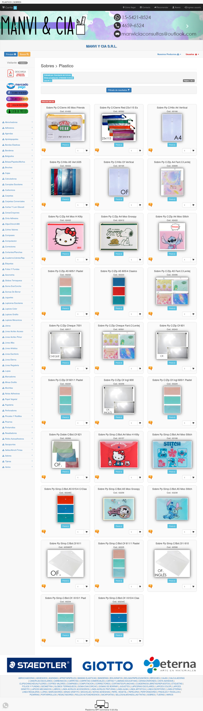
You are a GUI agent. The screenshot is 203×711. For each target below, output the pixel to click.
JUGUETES (124, 686)
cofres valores (11, 229)
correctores (10, 246)
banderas (9, 150)
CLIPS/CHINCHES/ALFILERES (32, 683)
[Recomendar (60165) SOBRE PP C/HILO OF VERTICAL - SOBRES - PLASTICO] (97, 204)
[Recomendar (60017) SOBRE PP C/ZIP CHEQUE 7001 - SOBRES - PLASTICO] (44, 368)
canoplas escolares (14, 184)
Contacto (146, 7)
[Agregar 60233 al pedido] (140, 314)
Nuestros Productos (167, 54)
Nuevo (177, 7)
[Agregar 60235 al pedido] (140, 586)
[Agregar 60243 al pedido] (193, 368)
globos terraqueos (13, 280)
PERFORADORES (149, 691)
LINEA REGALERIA (30, 691)
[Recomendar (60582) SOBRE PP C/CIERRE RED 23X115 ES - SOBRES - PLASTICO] (97, 150)
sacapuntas (10, 444)
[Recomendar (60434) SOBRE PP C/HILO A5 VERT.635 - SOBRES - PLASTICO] (44, 204)
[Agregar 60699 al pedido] (193, 205)
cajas (7, 173)
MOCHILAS (86, 691)
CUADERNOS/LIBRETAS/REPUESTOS (153, 683)
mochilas (9, 387)
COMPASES (72, 683)
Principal (10, 54)
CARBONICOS (60, 680)
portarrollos (10, 427)
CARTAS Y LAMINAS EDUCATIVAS (121, 680)
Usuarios (190, 54)
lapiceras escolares (14, 303)
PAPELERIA (134, 691)
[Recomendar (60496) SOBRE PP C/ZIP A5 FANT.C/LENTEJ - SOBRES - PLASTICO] (150, 313)
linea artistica (11, 348)
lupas (7, 370)
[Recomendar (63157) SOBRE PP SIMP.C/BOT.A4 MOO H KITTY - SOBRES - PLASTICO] (97, 477)
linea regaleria (12, 365)
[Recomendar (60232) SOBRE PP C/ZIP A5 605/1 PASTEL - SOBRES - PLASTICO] (44, 313)
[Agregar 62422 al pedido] (193, 259)
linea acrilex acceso (14, 331)
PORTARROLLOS (48, 694)
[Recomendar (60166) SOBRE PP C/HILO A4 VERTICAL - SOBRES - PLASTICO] (150, 150)
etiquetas (9, 263)
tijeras (8, 461)
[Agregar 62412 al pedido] (140, 259)
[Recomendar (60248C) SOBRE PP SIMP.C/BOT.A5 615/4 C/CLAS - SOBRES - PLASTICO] (44, 531)
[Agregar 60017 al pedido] (86, 368)
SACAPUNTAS (107, 694)
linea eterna (10, 359)
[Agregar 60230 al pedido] (86, 423)
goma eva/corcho (13, 286)
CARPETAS (73, 680)
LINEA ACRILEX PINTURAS (103, 689)
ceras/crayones (12, 212)
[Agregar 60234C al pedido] (140, 641)
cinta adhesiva (11, 218)
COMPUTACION (86, 683)
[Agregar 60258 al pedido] (140, 423)
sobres (8, 455)
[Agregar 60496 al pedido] (193, 314)
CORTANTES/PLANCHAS (123, 683)
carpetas (9, 195)
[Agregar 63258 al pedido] (140, 532)
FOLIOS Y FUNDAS (30, 686)
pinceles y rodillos (13, 416)
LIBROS (56, 689)
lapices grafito (11, 314)
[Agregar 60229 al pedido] (193, 423)
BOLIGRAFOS (116, 678)
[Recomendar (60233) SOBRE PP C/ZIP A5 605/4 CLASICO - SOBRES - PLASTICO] (97, 313)
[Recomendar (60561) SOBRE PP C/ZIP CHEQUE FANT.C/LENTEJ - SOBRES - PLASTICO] (97, 368)
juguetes (9, 297)
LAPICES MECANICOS (41, 689)
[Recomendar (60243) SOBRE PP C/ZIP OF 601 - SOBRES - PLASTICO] (150, 368)
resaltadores (11, 433)
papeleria (9, 404)
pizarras (8, 421)
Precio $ (65, 145)
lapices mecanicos (13, 320)
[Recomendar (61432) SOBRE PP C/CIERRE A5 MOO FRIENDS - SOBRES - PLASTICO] (44, 150)
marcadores (10, 376)
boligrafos (9, 156)
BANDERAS (103, 678)
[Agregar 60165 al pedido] (140, 205)
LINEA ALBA (122, 689)
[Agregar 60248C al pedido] (86, 532)
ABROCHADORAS (26, 678)
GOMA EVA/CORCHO (87, 686)
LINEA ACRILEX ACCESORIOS (75, 689)
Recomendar (162, 7)
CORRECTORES (102, 683)
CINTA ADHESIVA (165, 680)
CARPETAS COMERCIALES (92, 680)
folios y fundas (12, 269)
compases (10, 235)
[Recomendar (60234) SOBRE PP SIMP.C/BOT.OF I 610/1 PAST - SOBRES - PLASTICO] (44, 640)
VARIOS (169, 694)
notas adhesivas (12, 393)
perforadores (11, 410)
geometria (9, 274)
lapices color (11, 308)
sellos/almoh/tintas (13, 450)
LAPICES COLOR (163, 686)
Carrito (10, 7)
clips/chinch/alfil (12, 224)
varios (7, 467)
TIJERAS (160, 694)
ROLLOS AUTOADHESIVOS (87, 694)
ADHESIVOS (41, 678)
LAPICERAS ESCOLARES (142, 686)
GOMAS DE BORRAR (108, 686)
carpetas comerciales (15, 201)
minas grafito (11, 382)
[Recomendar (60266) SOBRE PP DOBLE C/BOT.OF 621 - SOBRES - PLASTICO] (44, 477)
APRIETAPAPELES (68, 678)
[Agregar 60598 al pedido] (193, 586)
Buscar (23, 54)
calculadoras (11, 178)
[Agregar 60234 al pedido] (86, 641)
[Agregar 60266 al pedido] (86, 477)
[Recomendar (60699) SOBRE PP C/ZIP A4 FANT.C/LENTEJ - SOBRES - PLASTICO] (150, 204)
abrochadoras (11, 122)
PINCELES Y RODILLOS (169, 691)
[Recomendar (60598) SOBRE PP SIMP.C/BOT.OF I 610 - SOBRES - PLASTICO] (150, 585)
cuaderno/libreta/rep (15, 257)
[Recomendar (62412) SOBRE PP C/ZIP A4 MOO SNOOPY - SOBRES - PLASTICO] (97, 259)
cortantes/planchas (13, 252)
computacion (11, 240)
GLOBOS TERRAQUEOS (65, 686)
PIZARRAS (34, 694)
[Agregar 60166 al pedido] (193, 150)
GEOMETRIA (47, 686)
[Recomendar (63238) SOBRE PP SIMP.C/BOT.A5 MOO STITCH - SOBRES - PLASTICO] (150, 531)
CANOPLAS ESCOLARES (41, 680)
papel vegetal (11, 399)
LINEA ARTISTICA (138, 689)
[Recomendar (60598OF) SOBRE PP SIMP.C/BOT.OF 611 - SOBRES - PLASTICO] (44, 585)
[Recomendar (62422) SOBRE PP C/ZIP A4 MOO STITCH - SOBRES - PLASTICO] (150, 259)
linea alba (9, 342)
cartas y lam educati (14, 207)
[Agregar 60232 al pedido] (86, 314)
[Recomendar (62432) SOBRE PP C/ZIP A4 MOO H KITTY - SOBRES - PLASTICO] (44, 259)
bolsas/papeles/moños (15, 161)
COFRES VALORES (56, 683)
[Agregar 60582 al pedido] (140, 150)
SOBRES (151, 694)
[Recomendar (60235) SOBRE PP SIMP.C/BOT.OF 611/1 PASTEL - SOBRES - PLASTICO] (97, 585)
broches (8, 167)
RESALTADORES (65, 694)
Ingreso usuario (194, 7)
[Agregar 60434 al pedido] (86, 205)
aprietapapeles (11, 139)
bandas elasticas (12, 144)
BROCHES (155, 678)
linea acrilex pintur (13, 337)
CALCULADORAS (176, 678)
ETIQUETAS (177, 683)
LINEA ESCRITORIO (156, 689)
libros (7, 325)
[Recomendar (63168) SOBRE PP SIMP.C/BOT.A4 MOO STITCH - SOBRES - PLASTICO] (150, 477)
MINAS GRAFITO (71, 691)
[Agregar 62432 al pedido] (86, 259)
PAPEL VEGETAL (119, 691)
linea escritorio (12, 354)
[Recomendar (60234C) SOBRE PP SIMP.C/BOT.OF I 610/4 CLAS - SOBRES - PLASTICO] (97, 640)
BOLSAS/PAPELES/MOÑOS (136, 678)
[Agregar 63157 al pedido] (140, 477)
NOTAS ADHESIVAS (101, 691)
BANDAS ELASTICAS (87, 678)
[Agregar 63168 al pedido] (193, 477)
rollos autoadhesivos (14, 438)
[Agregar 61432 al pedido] (86, 150)
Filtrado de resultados (118, 90)
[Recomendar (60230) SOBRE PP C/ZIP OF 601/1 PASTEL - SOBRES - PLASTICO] (44, 422)
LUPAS (44, 691)
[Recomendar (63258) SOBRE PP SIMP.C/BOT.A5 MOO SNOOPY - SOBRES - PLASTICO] (97, 531)
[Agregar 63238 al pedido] (193, 532)
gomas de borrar (13, 291)
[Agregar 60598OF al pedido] (86, 586)
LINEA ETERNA (174, 689)
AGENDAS (53, 678)
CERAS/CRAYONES (147, 680)
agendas (9, 133)
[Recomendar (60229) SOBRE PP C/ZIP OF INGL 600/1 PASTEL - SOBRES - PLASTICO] (150, 422)
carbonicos (10, 190)
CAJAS (164, 678)
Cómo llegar (130, 7)
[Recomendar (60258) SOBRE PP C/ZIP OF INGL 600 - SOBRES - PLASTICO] (97, 422)
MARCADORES (55, 691)
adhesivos (9, 127)
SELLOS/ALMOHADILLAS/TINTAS (130, 694)
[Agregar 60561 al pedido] (140, 368)
